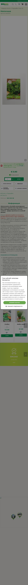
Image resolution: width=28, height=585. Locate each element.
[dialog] (14, 292)
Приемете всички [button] (14, 302)
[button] (14, 306)
